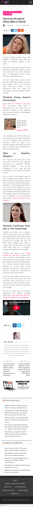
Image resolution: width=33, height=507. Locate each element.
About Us (7, 487)
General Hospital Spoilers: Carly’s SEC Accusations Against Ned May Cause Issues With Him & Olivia (24, 369)
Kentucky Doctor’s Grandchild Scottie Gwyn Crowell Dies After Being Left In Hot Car (17, 420)
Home (15, 480)
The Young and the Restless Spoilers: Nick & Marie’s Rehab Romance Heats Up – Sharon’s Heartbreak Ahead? (16, 427)
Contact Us (15, 493)
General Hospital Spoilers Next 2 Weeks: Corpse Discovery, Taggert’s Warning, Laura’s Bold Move (9, 369)
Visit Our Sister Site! (11, 400)
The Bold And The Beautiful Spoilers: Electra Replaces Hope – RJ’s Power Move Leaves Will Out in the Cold (16, 413)
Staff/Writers (20, 487)
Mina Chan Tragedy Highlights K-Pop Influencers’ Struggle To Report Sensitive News (16, 460)
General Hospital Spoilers (15, 483)
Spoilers (6, 12)
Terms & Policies (8, 490)
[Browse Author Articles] (16, 335)
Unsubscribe (23, 490)
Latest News (7, 14)
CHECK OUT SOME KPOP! (13, 443)
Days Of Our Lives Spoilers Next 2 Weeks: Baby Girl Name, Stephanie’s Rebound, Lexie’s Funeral (16, 434)
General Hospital (16, 12)
